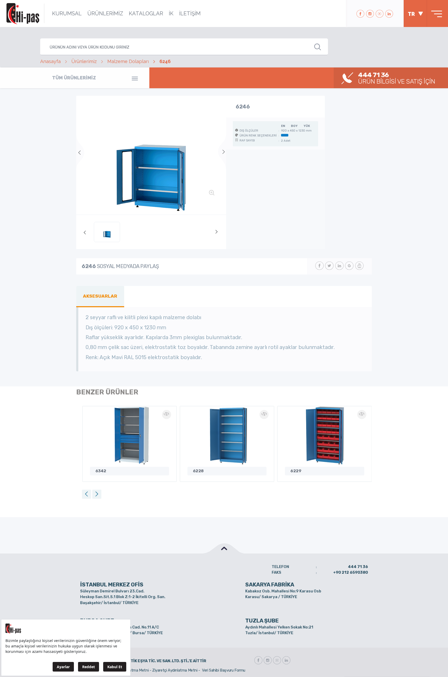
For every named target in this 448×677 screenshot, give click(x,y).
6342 (100, 471)
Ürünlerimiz (84, 61)
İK (171, 13)
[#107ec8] (151, 155)
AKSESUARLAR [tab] (100, 296)
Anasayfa (50, 61)
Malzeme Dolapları (128, 61)
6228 (198, 471)
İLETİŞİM (190, 13)
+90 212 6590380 (350, 572)
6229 (295, 471)
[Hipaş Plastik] (22, 13)
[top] (224, 548)
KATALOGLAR (146, 13)
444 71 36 (358, 566)
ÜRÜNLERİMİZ (105, 13)
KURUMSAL (67, 13)
